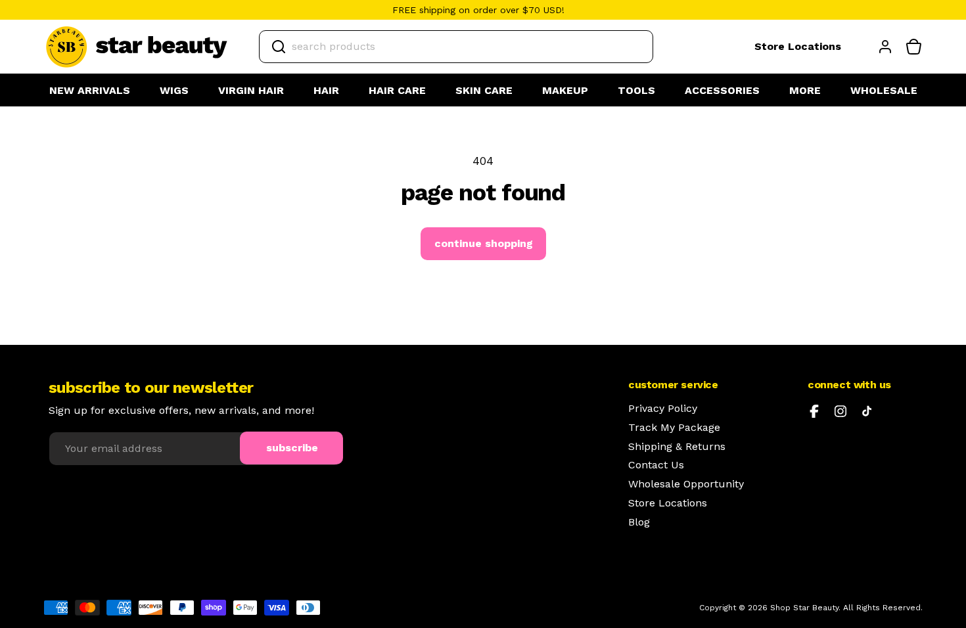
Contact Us (656, 465)
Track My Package (674, 427)
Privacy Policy (662, 408)
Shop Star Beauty (804, 607)
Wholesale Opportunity (686, 484)
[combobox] (456, 46)
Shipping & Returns (676, 446)
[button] (174, 91)
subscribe (292, 447)
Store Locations (797, 46)
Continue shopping (483, 243)
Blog (639, 522)
